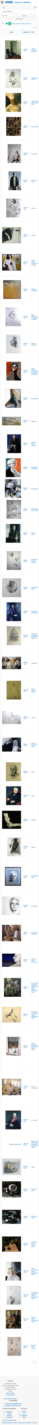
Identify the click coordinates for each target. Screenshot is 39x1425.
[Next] (36, 27)
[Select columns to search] (4, 7)
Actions (24, 15)
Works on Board (25, 289)
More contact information (10, 1398)
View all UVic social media (9, 1420)
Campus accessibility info (13, 1405)
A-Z (24, 1413)
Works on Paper (25, 78)
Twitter (9, 1413)
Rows (3, 15)
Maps (24, 1417)
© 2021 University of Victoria (9, 1422)
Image (11, 32)
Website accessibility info (13, 1403)
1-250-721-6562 (10, 1394)
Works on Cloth (25, 49)
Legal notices (21, 1422)
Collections (26, 32)
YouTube (9, 1415)
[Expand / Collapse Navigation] (2, 2)
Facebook (9, 1411)
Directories (24, 1415)
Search (24, 1411)
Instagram (9, 1417)
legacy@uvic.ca (10, 1393)
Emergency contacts (31, 1422)
